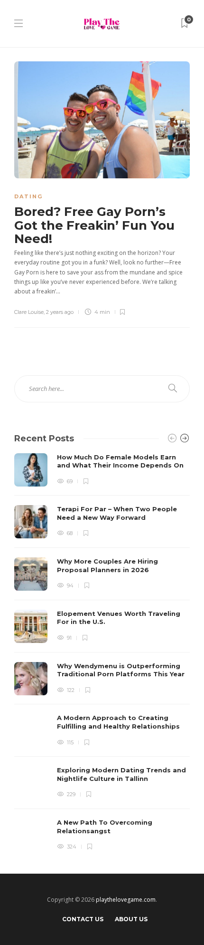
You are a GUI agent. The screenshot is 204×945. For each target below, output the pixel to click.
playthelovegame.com (126, 900)
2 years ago (60, 312)
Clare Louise (29, 312)
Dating (28, 196)
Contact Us (82, 919)
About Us (131, 919)
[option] (102, 652)
